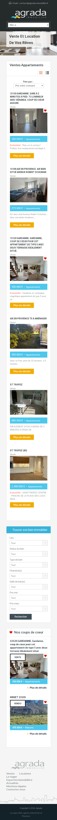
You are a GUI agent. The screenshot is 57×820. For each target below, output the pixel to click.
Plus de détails (21, 155)
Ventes (10, 773)
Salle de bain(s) (17, 581)
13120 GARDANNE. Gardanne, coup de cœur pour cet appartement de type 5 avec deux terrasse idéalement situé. (27, 244)
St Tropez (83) (18, 450)
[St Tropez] (28, 402)
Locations (25, 773)
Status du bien (17, 549)
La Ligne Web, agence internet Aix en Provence (26, 814)
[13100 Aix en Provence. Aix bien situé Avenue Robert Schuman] (28, 190)
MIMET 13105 (18, 697)
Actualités (12, 782)
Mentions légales (16, 786)
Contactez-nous (15, 789)
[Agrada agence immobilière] (28, 14)
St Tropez (16, 384)
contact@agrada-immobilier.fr (33, 3)
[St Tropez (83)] (28, 468)
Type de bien (16, 559)
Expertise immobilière (19, 779)
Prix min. (14, 592)
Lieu (12, 538)
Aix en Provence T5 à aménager (28, 318)
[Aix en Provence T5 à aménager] (28, 336)
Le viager (11, 776)
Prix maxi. (14, 603)
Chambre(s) (16, 570)
